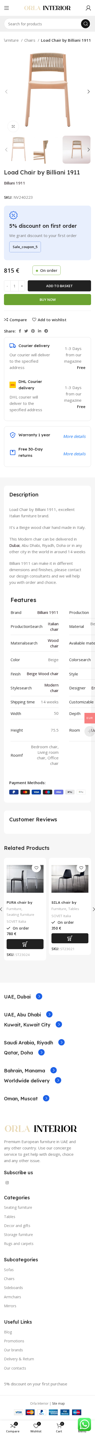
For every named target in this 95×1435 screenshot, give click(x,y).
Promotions (14, 1340)
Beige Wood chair (43, 673)
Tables (73, 908)
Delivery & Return (19, 1358)
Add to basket (59, 285)
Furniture (14, 908)
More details (74, 453)
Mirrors (10, 1305)
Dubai (14, 545)
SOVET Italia (16, 921)
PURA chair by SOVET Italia (19, 904)
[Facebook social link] (20, 331)
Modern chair (51, 687)
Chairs (30, 40)
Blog (8, 1331)
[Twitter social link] (26, 331)
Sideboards (13, 1287)
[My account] (88, 8)
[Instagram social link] (7, 1182)
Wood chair (53, 643)
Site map (58, 1403)
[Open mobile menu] (6, 8)
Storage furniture (18, 1234)
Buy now (48, 299)
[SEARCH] (85, 23)
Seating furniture (20, 914)
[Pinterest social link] (33, 331)
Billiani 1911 (14, 183)
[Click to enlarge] (13, 126)
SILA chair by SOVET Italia (63, 904)
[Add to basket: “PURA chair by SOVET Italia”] (25, 944)
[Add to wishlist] (36, 867)
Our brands (13, 1349)
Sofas (9, 1269)
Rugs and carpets (19, 1243)
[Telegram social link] (46, 331)
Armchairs (12, 1296)
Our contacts (15, 1368)
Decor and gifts (17, 1225)
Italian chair (53, 626)
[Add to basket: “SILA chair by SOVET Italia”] (69, 938)
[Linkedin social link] (39, 331)
